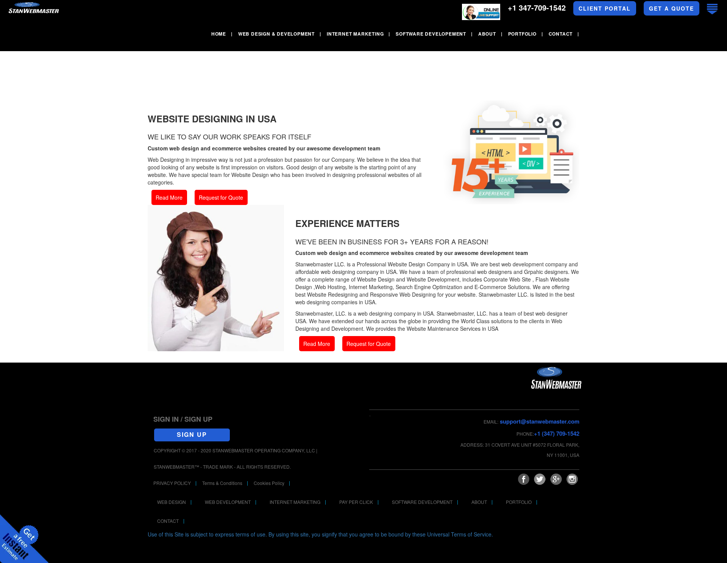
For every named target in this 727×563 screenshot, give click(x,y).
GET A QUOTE (671, 8)
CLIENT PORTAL (605, 8)
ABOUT (479, 502)
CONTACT (168, 521)
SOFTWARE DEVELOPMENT (422, 502)
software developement (431, 33)
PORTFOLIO (519, 502)
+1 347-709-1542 (537, 7)
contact (561, 33)
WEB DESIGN (171, 502)
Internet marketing (355, 33)
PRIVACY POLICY (172, 483)
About (487, 33)
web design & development (276, 33)
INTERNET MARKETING (295, 502)
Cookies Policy (269, 483)
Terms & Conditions (222, 483)
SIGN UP (192, 434)
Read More (169, 197)
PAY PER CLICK (356, 502)
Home (218, 33)
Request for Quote (221, 197)
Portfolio (522, 33)
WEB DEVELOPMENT (228, 502)
